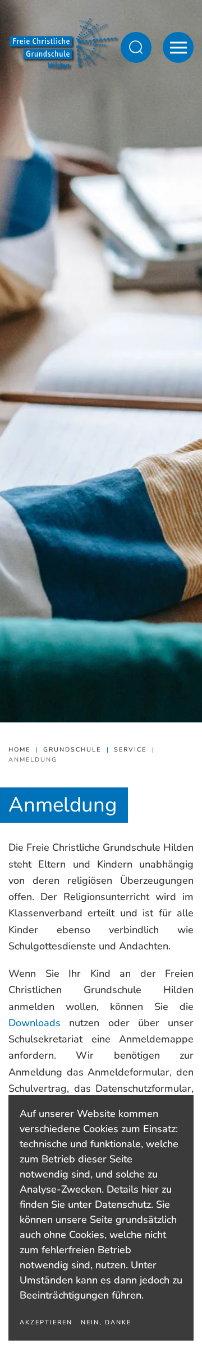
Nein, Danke (106, 1322)
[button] (136, 47)
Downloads (34, 1023)
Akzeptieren (46, 1322)
